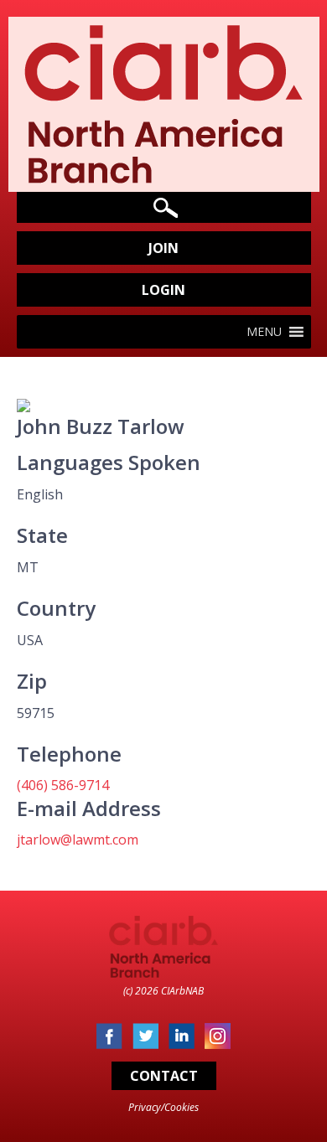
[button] (264, 332)
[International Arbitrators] (163, 178)
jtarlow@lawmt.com (77, 839)
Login (163, 290)
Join (163, 248)
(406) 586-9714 (63, 785)
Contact (164, 1076)
